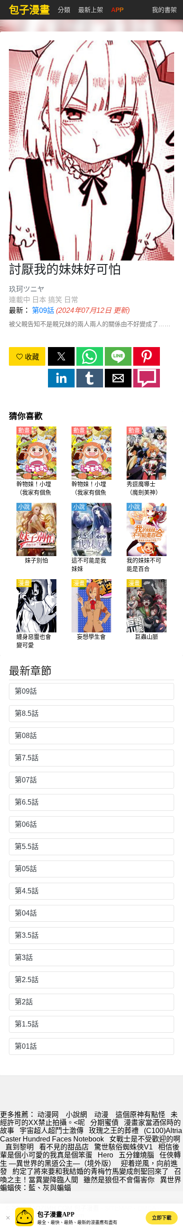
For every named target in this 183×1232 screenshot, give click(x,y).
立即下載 (161, 1217)
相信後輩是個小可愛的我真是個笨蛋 (89, 1151)
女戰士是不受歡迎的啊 (144, 1139)
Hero (105, 1155)
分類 (64, 9)
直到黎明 (19, 1147)
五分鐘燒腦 (136, 1155)
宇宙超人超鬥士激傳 (52, 1130)
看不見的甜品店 (64, 1147)
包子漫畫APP (56, 1214)
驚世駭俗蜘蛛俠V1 (123, 1147)
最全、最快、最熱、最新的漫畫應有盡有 (77, 1222)
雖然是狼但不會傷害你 (119, 1180)
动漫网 (48, 1114)
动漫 (101, 1114)
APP (117, 9)
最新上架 (90, 9)
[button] (61, 356)
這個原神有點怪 (140, 1114)
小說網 (76, 1114)
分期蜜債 (104, 1122)
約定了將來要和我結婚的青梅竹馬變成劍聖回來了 (90, 1171)
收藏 (31, 357)
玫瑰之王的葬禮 (114, 1130)
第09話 (43, 310)
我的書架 (164, 9)
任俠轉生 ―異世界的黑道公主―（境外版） (90, 1159)
